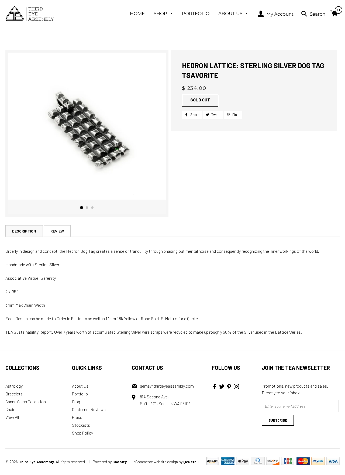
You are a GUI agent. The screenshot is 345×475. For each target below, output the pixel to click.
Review (57, 231)
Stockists (81, 425)
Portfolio (195, 13)
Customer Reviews (89, 409)
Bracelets (14, 393)
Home (137, 13)
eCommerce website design (155, 461)
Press (77, 417)
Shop (161, 13)
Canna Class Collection (25, 401)
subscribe (277, 420)
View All (12, 417)
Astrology (14, 385)
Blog (76, 401)
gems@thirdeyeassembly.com (167, 385)
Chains (11, 409)
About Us (230, 13)
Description (24, 231)
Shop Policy (82, 432)
